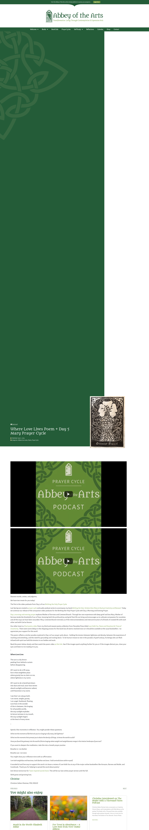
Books (44, 29)
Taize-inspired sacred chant (39, 771)
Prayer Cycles (66, 29)
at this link (58, 644)
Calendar (100, 29)
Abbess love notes (23, 440)
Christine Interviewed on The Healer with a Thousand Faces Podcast (107, 800)
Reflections (90, 29)
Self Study (77, 29)
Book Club (54, 29)
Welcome (33, 29)
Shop (108, 29)
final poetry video (30, 626)
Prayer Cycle (35, 440)
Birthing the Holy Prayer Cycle (56, 604)
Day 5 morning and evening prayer (22, 614)
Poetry (29, 440)
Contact (116, 29)
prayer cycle (32, 608)
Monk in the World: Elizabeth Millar (27, 826)
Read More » (95, 819)
